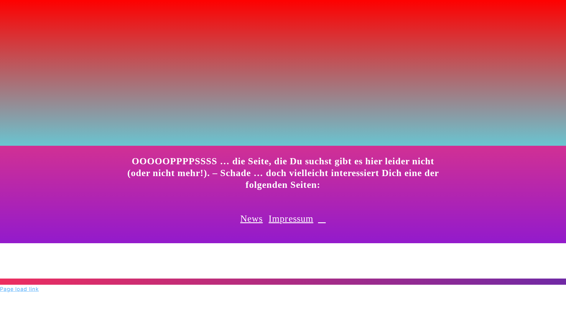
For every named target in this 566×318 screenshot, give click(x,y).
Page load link (19, 289)
